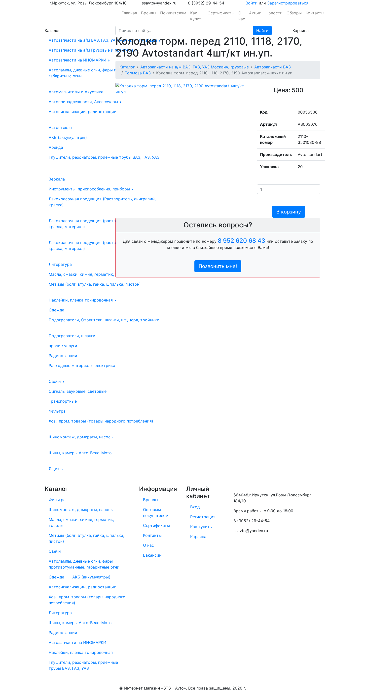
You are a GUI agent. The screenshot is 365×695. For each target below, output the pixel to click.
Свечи (55, 381)
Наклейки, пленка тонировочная (81, 300)
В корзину (288, 212)
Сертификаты (221, 12)
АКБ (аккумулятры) (68, 137)
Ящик (55, 468)
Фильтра (57, 411)
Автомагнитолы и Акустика (76, 91)
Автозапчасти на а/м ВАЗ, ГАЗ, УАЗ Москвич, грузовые (103, 40)
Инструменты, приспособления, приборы (90, 188)
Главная (129, 12)
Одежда (56, 309)
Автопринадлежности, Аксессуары (84, 101)
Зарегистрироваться (287, 2)
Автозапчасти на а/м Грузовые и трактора (92, 50)
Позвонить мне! (218, 266)
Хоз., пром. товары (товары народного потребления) (101, 421)
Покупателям (173, 12)
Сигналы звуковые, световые (78, 391)
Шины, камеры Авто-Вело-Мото (80, 452)
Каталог (127, 66)
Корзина (198, 536)
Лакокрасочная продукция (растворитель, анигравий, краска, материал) (102, 223)
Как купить (197, 15)
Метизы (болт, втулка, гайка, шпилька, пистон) (95, 284)
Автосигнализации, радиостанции (82, 111)
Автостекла (60, 127)
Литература (60, 264)
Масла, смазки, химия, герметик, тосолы (90, 274)
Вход (195, 506)
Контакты (315, 12)
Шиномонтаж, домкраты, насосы (81, 436)
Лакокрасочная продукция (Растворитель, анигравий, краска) (102, 201)
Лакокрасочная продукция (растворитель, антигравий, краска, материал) (103, 245)
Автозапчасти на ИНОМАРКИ (78, 60)
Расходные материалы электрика (82, 365)
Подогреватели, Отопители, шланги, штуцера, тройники (104, 319)
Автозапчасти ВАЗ (272, 66)
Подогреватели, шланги (72, 335)
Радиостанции (63, 355)
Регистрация (203, 516)
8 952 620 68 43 (241, 240)
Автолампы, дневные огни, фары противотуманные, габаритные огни (99, 72)
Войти (251, 2)
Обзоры (294, 12)
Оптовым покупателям (155, 512)
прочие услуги (63, 345)
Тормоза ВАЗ (138, 72)
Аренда (56, 147)
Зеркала (57, 179)
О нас (241, 15)
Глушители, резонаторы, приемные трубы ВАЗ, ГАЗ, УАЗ (104, 157)
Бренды (148, 12)
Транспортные (63, 401)
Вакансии (152, 555)
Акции (255, 12)
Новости (274, 12)
